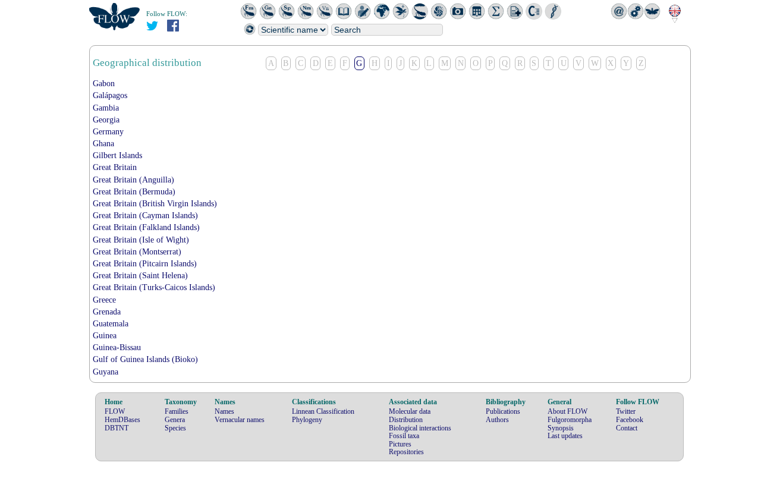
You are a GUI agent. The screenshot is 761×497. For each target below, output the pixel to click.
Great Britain (115, 167)
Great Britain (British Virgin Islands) (155, 203)
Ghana (103, 143)
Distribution (406, 420)
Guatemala (110, 323)
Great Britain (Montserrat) (137, 251)
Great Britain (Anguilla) (133, 179)
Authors (497, 420)
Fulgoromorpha (570, 420)
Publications (503, 411)
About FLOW (567, 411)
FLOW (115, 411)
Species (175, 428)
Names (224, 411)
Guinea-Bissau (117, 347)
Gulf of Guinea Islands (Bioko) (145, 359)
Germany (108, 131)
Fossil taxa (404, 436)
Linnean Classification (323, 411)
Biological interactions (420, 428)
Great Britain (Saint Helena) (140, 275)
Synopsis (561, 428)
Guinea (105, 335)
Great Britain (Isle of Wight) (141, 239)
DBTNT (116, 428)
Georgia (106, 119)
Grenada (107, 311)
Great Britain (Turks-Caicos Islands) (154, 287)
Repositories (406, 452)
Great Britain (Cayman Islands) (145, 215)
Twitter (626, 411)
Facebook (629, 420)
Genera (175, 420)
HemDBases (122, 420)
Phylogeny (307, 420)
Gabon (104, 83)
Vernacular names (240, 420)
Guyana (105, 371)
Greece (104, 299)
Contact (626, 428)
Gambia (106, 107)
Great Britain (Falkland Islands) (146, 227)
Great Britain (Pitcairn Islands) (145, 263)
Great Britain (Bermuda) (134, 191)
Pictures (400, 444)
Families (176, 411)
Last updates (565, 436)
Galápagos (110, 95)
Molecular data (409, 411)
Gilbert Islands (117, 155)
